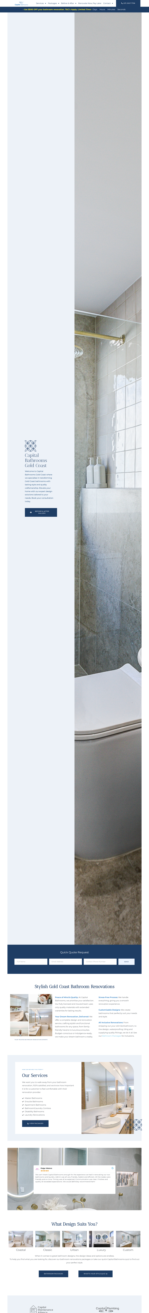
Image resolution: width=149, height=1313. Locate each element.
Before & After (67, 3)
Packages (52, 3)
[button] (34, 1179)
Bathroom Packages (111, 1036)
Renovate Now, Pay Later (89, 3)
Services (40, 3)
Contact (107, 3)
